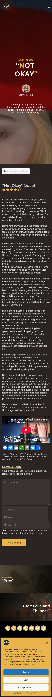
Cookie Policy (19, 693)
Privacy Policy (32, 693)
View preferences (26, 687)
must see (34, 456)
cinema (29, 454)
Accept (26, 672)
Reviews (29, 59)
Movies (21, 59)
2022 (6, 454)
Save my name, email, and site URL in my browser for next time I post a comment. (24, 531)
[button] (47, 642)
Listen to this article (17, 171)
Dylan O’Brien (41, 454)
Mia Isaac (8, 456)
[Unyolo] (6, 6)
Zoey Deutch (27, 459)
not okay (14, 459)
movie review (21, 456)
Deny (26, 680)
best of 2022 (17, 454)
